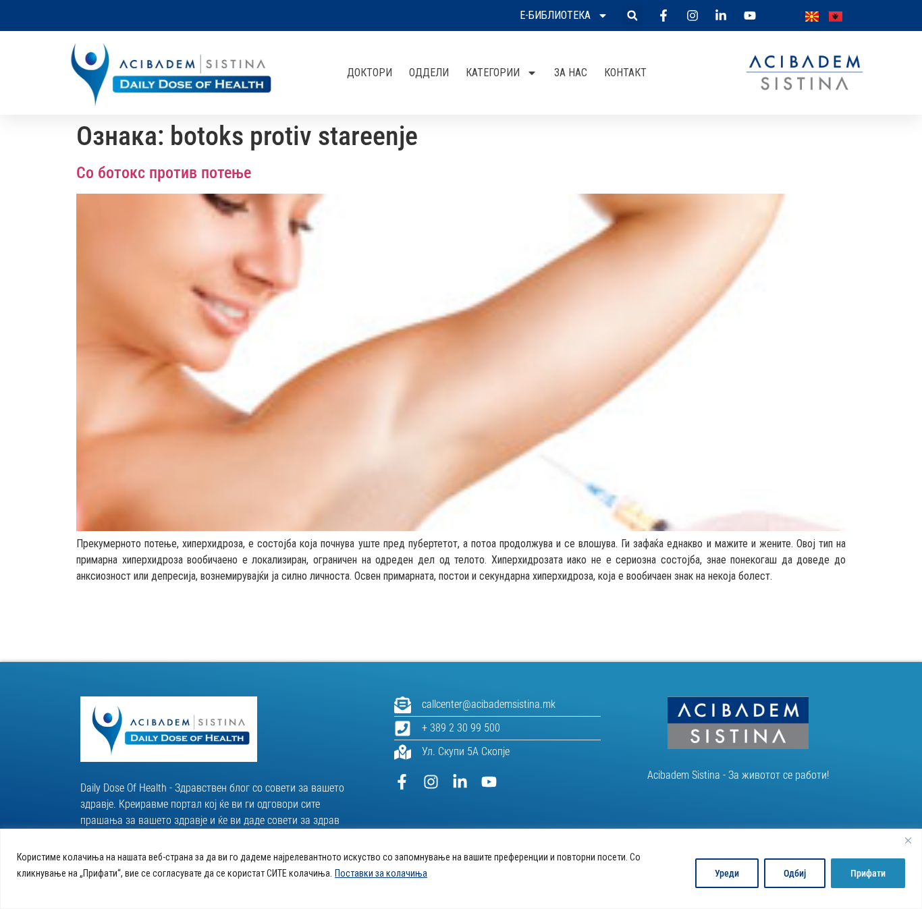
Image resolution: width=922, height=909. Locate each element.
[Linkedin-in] (460, 782)
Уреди (727, 873)
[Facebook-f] (402, 782)
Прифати (868, 873)
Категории (493, 72)
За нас (570, 72)
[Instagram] (431, 782)
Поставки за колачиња (381, 873)
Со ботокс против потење (163, 172)
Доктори (369, 72)
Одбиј (795, 873)
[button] (632, 15)
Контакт (625, 72)
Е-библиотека (555, 15)
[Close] (908, 840)
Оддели (429, 72)
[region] (461, 869)
